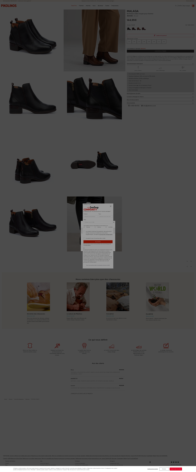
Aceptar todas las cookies (176, 468)
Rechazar (164, 468)
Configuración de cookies (152, 468)
